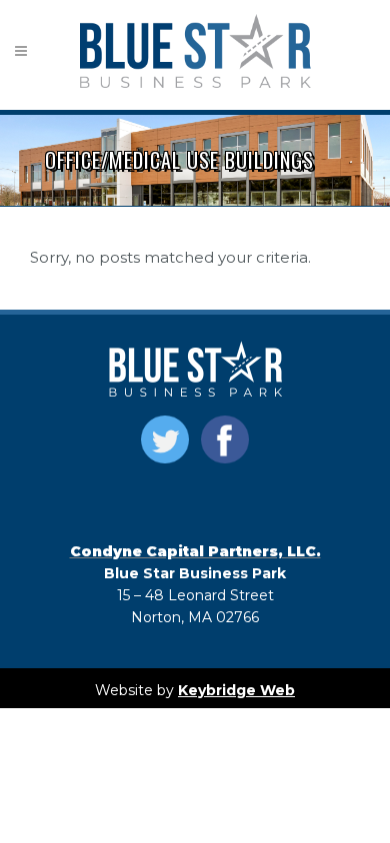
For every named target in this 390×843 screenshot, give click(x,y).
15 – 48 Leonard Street (195, 595)
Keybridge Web (236, 690)
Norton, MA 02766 (195, 617)
